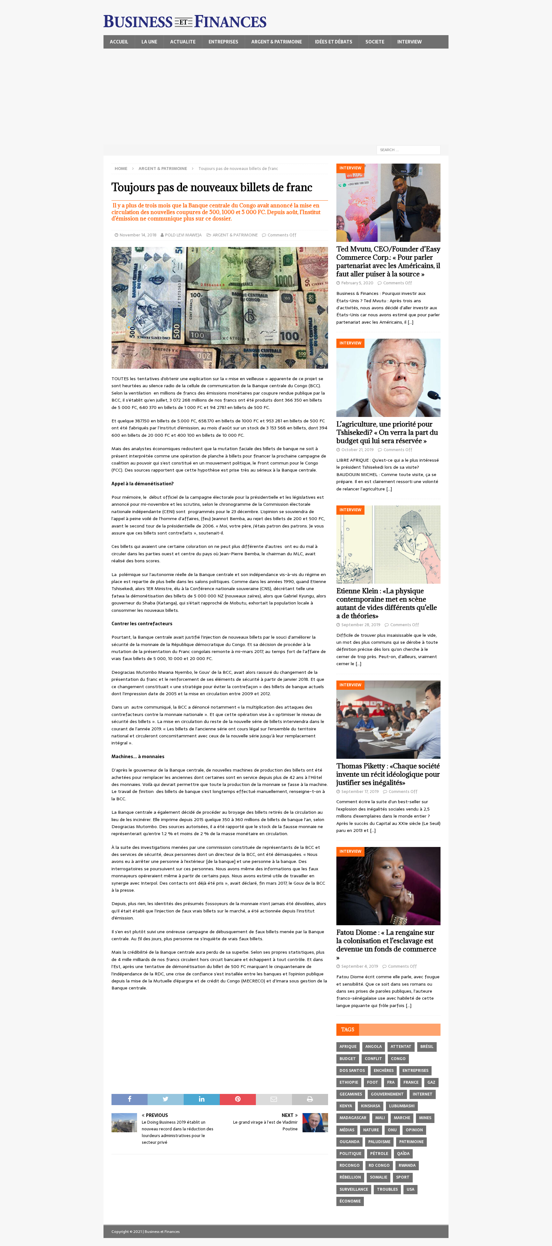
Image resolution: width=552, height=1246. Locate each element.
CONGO (398, 1059)
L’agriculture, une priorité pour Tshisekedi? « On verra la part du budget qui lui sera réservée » (387, 432)
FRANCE (410, 1082)
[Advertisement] (275, 96)
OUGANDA (349, 1142)
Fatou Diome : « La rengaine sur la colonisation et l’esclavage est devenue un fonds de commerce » (386, 945)
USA (410, 1189)
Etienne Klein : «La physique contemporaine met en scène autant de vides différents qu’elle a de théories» (386, 603)
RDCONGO (350, 1165)
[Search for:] (409, 149)
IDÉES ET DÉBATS (333, 41)
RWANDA (407, 1165)
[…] (410, 322)
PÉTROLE (379, 1153)
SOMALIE (378, 1177)
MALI (380, 1118)
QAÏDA (403, 1153)
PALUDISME (379, 1142)
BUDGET (348, 1059)
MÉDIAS (347, 1130)
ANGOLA (373, 1046)
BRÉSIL (426, 1046)
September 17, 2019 (360, 791)
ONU (392, 1130)
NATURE (371, 1130)
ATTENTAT (401, 1046)
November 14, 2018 (138, 235)
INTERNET (423, 1094)
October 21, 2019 (357, 449)
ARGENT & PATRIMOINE (276, 41)
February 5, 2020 (357, 283)
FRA (391, 1082)
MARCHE (402, 1118)
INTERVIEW (409, 41)
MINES (425, 1118)
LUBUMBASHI (402, 1106)
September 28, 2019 (360, 624)
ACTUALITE (182, 41)
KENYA (346, 1106)
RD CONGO (379, 1165)
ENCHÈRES (384, 1070)
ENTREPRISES (223, 41)
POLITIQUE (350, 1153)
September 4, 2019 (359, 966)
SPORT (403, 1177)
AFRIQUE (348, 1046)
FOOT (372, 1082)
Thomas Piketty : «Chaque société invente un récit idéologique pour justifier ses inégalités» (388, 774)
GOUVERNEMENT (387, 1094)
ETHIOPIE (349, 1082)
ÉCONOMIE (350, 1201)
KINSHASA (370, 1106)
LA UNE (149, 41)
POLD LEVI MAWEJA (184, 235)
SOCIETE (374, 41)
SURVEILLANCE (354, 1189)
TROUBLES (387, 1189)
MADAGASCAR (353, 1118)
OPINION (414, 1130)
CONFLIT (373, 1059)
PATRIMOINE (411, 1142)
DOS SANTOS (352, 1070)
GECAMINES (351, 1094)
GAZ (431, 1082)
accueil (119, 41)
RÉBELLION (350, 1177)
